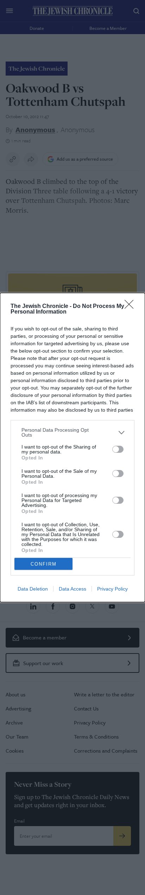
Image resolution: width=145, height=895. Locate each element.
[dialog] (72, 447)
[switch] (118, 449)
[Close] (131, 306)
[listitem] (72, 432)
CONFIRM (44, 564)
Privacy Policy (112, 589)
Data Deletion (33, 589)
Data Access (72, 589)
